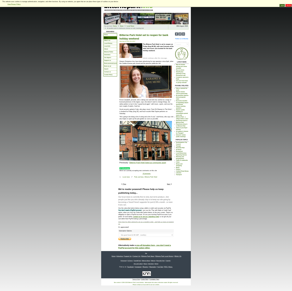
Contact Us (136, 256)
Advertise (120, 256)
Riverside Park (180, 147)
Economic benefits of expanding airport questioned (182, 102)
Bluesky (145, 267)
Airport (156, 263)
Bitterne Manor (146, 260)
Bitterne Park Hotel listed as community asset (147, 163)
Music (178, 167)
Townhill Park (137, 260)
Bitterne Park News (147, 256)
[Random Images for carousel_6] (180, 18)
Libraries (178, 172)
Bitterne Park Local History (164, 256)
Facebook (130, 267)
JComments (147, 173)
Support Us (128, 256)
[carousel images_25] (145, 18)
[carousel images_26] (111, 18)
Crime (178, 162)
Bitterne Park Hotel (151, 177)
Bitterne (153, 260)
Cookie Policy (145, 279)
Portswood (179, 151)
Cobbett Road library (182, 171)
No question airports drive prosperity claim (182, 97)
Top (146, 253)
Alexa (170, 267)
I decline (288, 5)
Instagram (138, 267)
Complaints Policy (154, 279)
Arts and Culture (138, 263)
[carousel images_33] (163, 18)
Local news (126, 177)
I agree (282, 5)
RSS (166, 267)
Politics (178, 169)
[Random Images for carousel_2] (128, 18)
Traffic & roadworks (182, 160)
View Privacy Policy (14, 4)
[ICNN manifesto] (146, 274)
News (122, 26)
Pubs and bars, (139, 177)
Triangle (178, 146)
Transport (179, 174)
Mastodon (152, 267)
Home (115, 26)
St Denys (178, 149)
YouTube (160, 267)
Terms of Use (136, 279)
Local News (130, 26)
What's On (178, 256)
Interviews (151, 263)
